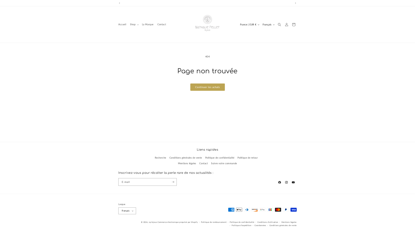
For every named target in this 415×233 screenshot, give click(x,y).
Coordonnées (260, 225)
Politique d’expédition (241, 225)
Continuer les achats (207, 87)
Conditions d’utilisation (267, 222)
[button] (134, 24)
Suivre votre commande (224, 163)
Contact (203, 163)
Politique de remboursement (213, 222)
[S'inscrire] (173, 182)
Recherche (160, 157)
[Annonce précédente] (119, 3)
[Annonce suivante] (295, 3)
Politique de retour (247, 157)
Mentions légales (187, 163)
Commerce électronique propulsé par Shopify (178, 222)
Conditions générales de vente (185, 157)
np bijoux (153, 222)
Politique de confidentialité (219, 157)
